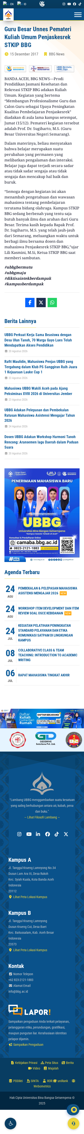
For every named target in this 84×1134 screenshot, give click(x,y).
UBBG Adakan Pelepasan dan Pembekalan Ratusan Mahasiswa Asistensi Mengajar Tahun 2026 (39, 415)
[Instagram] (63, 4)
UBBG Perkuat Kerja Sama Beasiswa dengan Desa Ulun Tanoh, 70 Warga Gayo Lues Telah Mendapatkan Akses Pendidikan (38, 340)
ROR (49, 1081)
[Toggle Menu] (78, 15)
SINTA (34, 1081)
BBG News (56, 54)
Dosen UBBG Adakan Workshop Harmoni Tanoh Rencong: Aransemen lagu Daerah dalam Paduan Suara (41, 442)
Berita (69, 1063)
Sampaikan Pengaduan (28, 1044)
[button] (10, 1123)
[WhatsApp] (52, 302)
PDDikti (18, 1081)
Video (36, 1068)
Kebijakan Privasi (25, 1063)
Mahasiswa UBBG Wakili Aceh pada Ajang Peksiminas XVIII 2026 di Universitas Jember (38, 391)
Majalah (53, 1068)
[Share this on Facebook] (30, 302)
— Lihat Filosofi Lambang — (42, 817)
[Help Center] (73, 1123)
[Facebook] (74, 4)
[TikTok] (80, 4)
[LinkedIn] (37, 834)
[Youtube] (69, 4)
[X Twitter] (65, 834)
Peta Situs (51, 1063)
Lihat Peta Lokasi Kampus (30, 897)
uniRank (62, 1081)
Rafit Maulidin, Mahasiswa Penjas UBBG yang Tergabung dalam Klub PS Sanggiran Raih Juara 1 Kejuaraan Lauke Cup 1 (40, 366)
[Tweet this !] (41, 302)
